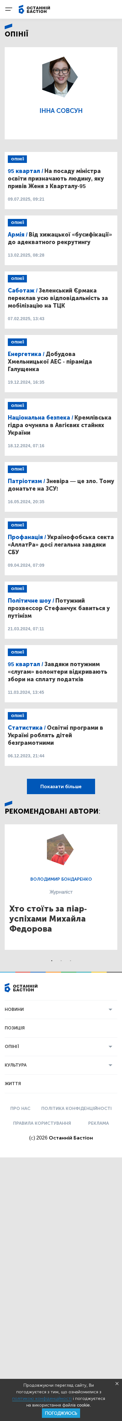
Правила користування (42, 1123)
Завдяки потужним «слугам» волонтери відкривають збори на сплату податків (57, 672)
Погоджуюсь (61, 1413)
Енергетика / (26, 354)
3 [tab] (70, 961)
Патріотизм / (26, 481)
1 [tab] (51, 961)
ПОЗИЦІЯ (15, 1028)
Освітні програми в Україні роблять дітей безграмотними (55, 735)
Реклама (98, 1123)
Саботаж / (23, 290)
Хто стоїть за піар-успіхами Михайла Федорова (48, 919)
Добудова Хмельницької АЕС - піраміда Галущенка (50, 362)
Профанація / (27, 537)
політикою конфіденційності (42, 1398)
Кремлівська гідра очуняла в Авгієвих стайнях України (59, 425)
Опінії (17, 159)
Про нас (20, 1108)
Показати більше (61, 786)
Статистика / (27, 727)
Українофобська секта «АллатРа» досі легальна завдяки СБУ (61, 545)
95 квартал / (25, 171)
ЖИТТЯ (13, 1083)
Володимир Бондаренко (61, 879)
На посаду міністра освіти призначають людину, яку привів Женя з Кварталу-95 (56, 179)
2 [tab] (61, 961)
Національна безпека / (40, 417)
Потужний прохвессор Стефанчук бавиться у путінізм (59, 608)
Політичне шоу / (31, 600)
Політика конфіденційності (76, 1108)
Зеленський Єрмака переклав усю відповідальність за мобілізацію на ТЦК (58, 298)
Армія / (18, 234)
